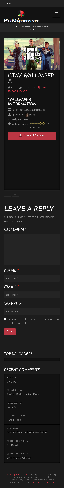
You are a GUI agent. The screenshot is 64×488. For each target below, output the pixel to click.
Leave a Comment (18, 91)
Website (13, 304)
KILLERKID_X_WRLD (17, 441)
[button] (56, 13)
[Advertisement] (32, 163)
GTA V (15, 194)
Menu (9, 3)
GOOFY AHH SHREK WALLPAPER (27, 432)
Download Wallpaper (34, 135)
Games (43, 87)
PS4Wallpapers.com (16, 474)
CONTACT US (38, 482)
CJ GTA (11, 382)
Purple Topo (14, 420)
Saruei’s (11, 407)
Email (11, 287)
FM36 (7, 194)
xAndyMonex (15, 390)
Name (11, 271)
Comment (15, 230)
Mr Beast (12, 445)
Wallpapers (25, 26)
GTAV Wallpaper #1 (40, 26)
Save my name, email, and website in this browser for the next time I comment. (33, 321)
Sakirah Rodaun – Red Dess (23, 394)
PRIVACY (51, 482)
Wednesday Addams (19, 458)
